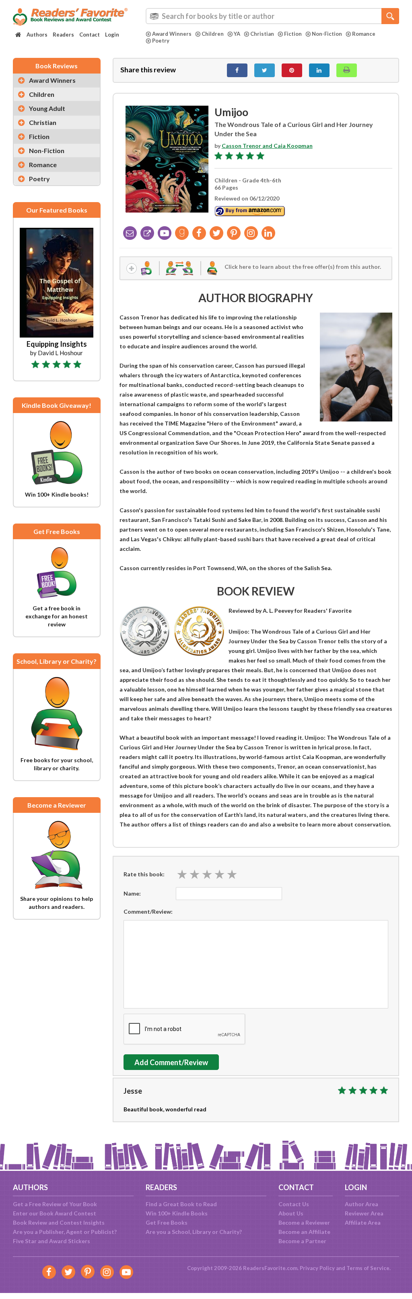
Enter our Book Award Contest (54, 1213)
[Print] (346, 70)
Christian (262, 34)
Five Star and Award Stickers (51, 1241)
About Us (290, 1213)
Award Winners (172, 34)
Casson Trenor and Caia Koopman (267, 145)
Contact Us (293, 1204)
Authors (37, 34)
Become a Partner (302, 1241)
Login (112, 34)
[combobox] (272, 16)
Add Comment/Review (171, 1062)
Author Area (361, 1204)
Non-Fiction (327, 34)
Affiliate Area (363, 1222)
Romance (363, 34)
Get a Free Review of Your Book (55, 1204)
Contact (89, 34)
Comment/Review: (148, 911)
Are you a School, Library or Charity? (194, 1231)
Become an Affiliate (304, 1231)
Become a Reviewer (304, 1222)
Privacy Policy (317, 1268)
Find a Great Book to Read (181, 1204)
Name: (132, 893)
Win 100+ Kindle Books (177, 1213)
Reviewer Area (364, 1213)
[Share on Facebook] (237, 70)
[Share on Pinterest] (292, 70)
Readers (63, 34)
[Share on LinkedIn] (319, 70)
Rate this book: (144, 874)
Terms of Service (367, 1268)
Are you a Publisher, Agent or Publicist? (65, 1231)
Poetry (160, 40)
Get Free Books (166, 1222)
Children (213, 34)
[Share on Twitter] (264, 70)
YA (237, 34)
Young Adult (47, 108)
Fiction (293, 34)
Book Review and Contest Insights (59, 1222)
